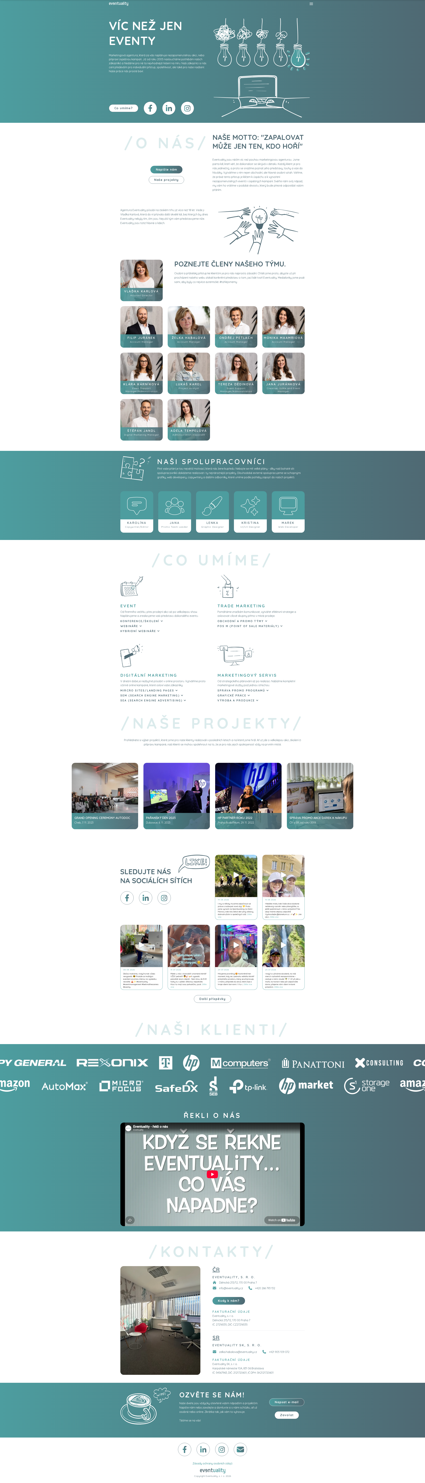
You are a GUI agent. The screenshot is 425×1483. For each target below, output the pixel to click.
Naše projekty (166, 180)
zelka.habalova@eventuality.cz (238, 1352)
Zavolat (287, 1415)
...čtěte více (273, 917)
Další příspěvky (212, 999)
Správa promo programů (241, 690)
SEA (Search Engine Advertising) (151, 700)
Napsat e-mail (287, 1402)
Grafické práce (231, 695)
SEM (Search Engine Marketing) (150, 695)
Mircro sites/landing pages (147, 690)
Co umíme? (123, 108)
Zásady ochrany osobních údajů (212, 1463)
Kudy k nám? (229, 1301)
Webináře (129, 626)
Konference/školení (139, 621)
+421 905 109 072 (279, 1352)
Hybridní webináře (138, 631)
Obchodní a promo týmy (240, 621)
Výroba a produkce (236, 700)
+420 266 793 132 (265, 1288)
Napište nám (166, 169)
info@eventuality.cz (231, 1288)
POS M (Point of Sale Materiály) (248, 626)
